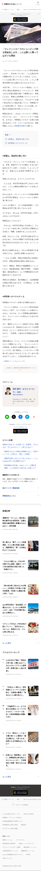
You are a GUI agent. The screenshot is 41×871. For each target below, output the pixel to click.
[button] (34, 417)
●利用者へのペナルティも (18, 143)
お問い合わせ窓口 (29, 814)
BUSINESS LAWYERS (9, 843)
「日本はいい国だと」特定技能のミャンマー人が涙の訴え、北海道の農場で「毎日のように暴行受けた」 (16, 691)
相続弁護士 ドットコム (30, 847)
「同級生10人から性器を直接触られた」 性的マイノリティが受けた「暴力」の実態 (20, 452)
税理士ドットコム (8, 840)
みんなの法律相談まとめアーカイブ (13, 854)
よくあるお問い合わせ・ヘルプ (11, 814)
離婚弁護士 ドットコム (27, 851)
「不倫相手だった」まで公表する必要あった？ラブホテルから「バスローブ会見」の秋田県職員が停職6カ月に (16, 711)
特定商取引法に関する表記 (10, 825)
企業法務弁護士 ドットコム (10, 851)
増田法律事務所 (18, 395)
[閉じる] (39, 14)
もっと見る (7, 643)
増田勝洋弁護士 (20, 126)
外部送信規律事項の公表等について (13, 821)
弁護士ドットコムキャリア (26, 843)
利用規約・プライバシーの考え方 (12, 817)
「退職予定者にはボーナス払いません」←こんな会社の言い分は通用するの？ (20, 459)
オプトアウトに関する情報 (10, 828)
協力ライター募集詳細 (11, 488)
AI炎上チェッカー (8, 858)
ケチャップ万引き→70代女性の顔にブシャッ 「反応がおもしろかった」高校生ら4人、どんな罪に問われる (14, 628)
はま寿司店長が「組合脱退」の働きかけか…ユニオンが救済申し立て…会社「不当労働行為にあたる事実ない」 (14, 608)
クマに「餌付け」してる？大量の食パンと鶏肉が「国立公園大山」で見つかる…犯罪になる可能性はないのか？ (16, 738)
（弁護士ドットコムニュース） (14, 361)
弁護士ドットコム (9, 9)
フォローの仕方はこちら (20, 15)
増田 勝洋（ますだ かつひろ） (23, 390)
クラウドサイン (20, 840)
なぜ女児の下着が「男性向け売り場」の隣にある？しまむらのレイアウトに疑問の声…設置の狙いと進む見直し (16, 665)
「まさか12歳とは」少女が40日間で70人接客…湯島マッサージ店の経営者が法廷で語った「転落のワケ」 (14, 565)
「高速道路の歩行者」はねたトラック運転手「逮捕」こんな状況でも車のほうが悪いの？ (19, 466)
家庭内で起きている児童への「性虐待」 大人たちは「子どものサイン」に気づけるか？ (20, 445)
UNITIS (28, 854)
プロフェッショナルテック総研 (11, 847)
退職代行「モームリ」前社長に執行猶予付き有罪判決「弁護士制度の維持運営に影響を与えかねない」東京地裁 (14, 522)
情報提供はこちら (9, 495)
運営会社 (23, 825)
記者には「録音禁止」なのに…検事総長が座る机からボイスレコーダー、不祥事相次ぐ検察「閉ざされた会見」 (16, 760)
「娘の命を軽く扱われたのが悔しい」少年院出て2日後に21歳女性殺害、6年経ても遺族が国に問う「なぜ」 (14, 589)
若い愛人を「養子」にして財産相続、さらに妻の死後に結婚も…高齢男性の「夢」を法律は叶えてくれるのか (14, 546)
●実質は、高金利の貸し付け (18, 139)
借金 (18, 9)
